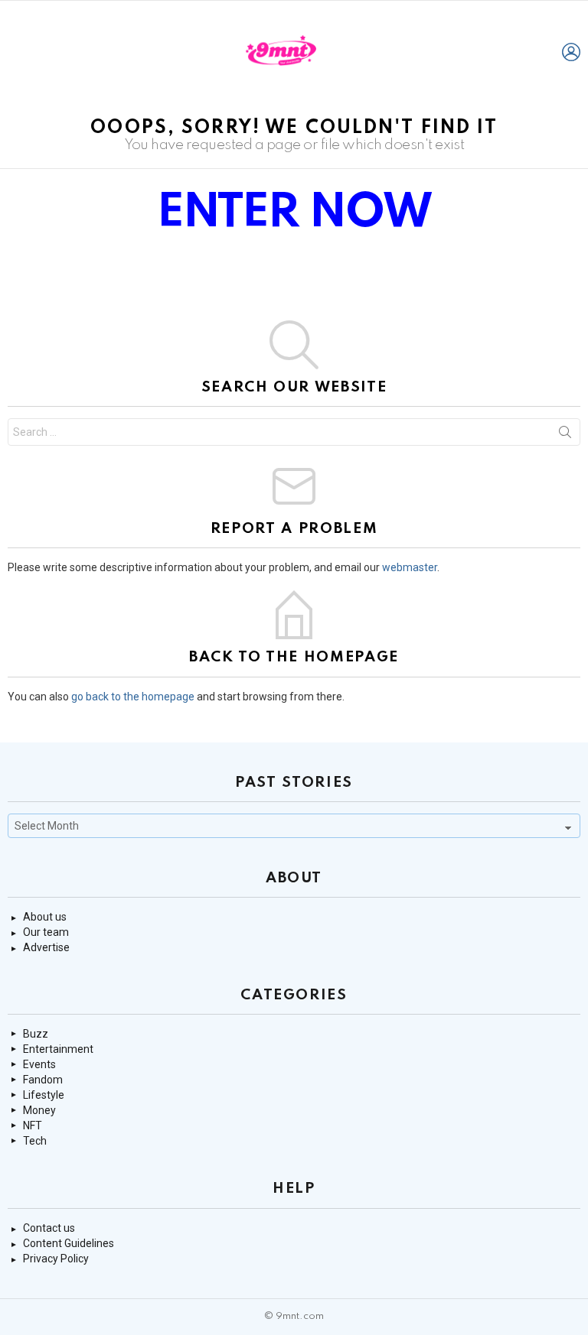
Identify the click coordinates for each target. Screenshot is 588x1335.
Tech (35, 1141)
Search (565, 435)
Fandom (43, 1080)
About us (45, 917)
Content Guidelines (68, 1243)
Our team (46, 932)
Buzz (35, 1034)
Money (39, 1110)
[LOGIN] (571, 52)
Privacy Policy (56, 1258)
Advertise (46, 947)
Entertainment (58, 1049)
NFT (32, 1125)
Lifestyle (43, 1095)
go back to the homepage (132, 696)
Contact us (49, 1228)
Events (39, 1064)
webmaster (409, 567)
